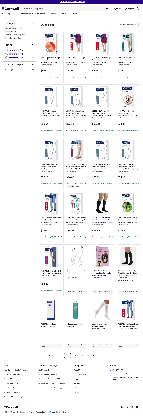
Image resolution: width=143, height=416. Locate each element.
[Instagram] (127, 407)
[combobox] (128, 24)
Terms (31, 412)
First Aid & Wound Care (13, 28)
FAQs (76, 388)
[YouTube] (137, 407)
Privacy (23, 412)
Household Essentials (13, 38)
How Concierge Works (48, 374)
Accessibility (41, 412)
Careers (77, 392)
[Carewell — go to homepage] (10, 8)
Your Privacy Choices (60, 412)
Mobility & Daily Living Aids (15, 35)
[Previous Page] (49, 355)
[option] (19, 50)
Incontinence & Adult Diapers (32, 14)
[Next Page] (93, 355)
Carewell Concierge (68, 14)
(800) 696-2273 (118, 370)
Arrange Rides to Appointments (52, 383)
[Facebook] (122, 407)
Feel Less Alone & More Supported (53, 388)
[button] (19, 23)
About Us (77, 370)
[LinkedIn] (132, 407)
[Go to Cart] (139, 8)
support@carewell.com (121, 374)
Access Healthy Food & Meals (51, 379)
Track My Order (80, 374)
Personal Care (10, 31)
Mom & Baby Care (11, 383)
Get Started (44, 370)
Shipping (77, 379)
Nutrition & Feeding (12, 374)
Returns (77, 383)
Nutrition (52, 14)
